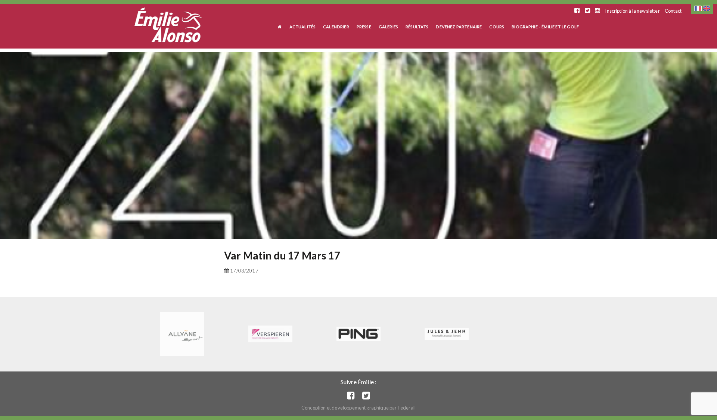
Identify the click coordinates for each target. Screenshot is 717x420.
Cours (496, 26)
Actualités (302, 26)
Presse (364, 26)
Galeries (388, 26)
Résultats (417, 26)
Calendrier (336, 26)
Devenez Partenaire (459, 26)
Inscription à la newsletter (632, 11)
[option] (358, 145)
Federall (407, 408)
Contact (673, 11)
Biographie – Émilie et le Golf (545, 26)
